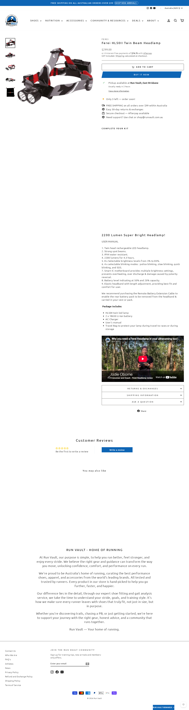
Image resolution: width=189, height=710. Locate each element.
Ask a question (143, 402)
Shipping (120, 55)
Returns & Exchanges (143, 388)
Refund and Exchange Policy (19, 676)
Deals (136, 20)
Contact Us (10, 650)
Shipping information (143, 395)
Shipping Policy (12, 680)
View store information (119, 91)
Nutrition (53, 20)
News (7, 668)
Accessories (75, 20)
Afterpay (147, 53)
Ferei (105, 39)
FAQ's (8, 659)
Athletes (9, 663)
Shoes (34, 20)
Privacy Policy (12, 672)
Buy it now (141, 74)
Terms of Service (13, 685)
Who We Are (11, 655)
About (152, 20)
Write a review (117, 449)
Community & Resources (108, 20)
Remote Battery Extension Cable (156, 293)
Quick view (26, 517)
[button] (163, 707)
